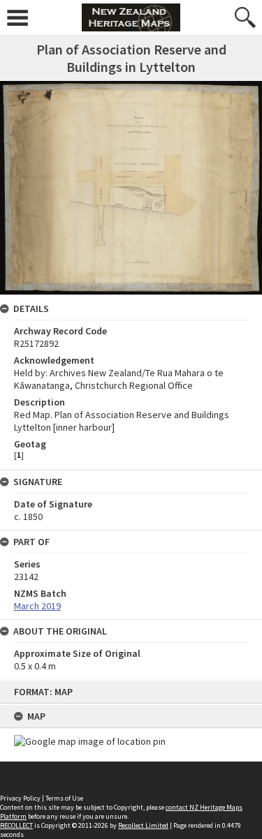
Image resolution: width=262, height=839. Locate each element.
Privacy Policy (20, 798)
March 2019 (37, 606)
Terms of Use (64, 798)
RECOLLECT (16, 825)
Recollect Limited (143, 825)
